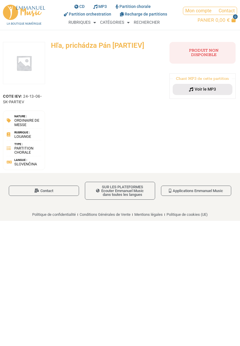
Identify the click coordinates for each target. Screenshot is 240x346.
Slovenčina (25, 164)
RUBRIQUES (79, 22)
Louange (22, 136)
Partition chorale (135, 6)
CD (82, 6)
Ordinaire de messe (26, 122)
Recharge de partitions (146, 14)
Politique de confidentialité (54, 214)
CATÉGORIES (112, 22)
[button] (202, 89)
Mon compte (198, 10)
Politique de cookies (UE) (187, 214)
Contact (227, 10)
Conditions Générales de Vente (105, 214)
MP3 (102, 6)
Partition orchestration (90, 14)
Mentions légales (148, 214)
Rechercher (147, 22)
